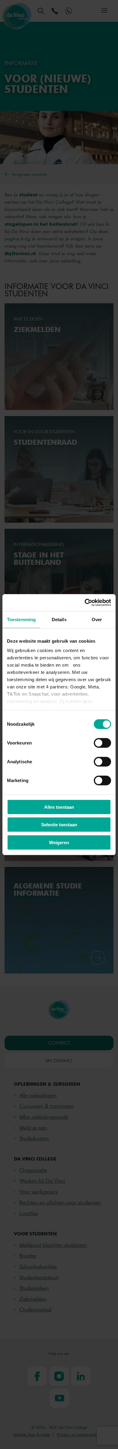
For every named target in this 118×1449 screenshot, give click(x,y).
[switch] (102, 743)
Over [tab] (97, 619)
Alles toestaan (59, 806)
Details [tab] (59, 619)
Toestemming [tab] (21, 619)
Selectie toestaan (59, 824)
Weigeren (59, 842)
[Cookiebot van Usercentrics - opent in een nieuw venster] (85, 603)
